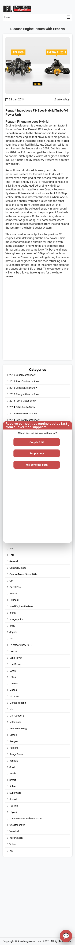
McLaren (14, 696)
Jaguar (13, 632)
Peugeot (13, 741)
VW (11, 850)
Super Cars (15, 792)
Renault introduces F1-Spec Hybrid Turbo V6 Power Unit (36, 112)
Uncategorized (17, 825)
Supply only (36, 453)
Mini (11, 709)
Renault (13, 760)
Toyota (13, 812)
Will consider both (36, 464)
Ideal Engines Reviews (21, 606)
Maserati (14, 683)
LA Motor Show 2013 (20, 645)
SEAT (12, 767)
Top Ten (13, 805)
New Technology (18, 728)
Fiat (11, 548)
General (13, 561)
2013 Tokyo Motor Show (22, 400)
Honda (13, 593)
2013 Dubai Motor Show (22, 375)
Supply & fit (36, 442)
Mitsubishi (15, 722)
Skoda (12, 773)
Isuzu (12, 625)
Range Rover (16, 754)
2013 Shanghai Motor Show (24, 394)
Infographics (16, 619)
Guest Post (15, 587)
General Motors (17, 567)
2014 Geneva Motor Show (23, 413)
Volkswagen (16, 837)
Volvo (12, 844)
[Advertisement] (37, 320)
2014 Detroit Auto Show (22, 407)
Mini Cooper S (16, 715)
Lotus (12, 677)
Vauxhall (14, 831)
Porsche (13, 747)
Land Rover (15, 657)
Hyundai (13, 600)
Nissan (13, 735)
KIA (11, 638)
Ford (11, 555)
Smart (12, 780)
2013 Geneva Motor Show (23, 387)
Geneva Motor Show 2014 (23, 574)
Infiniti (12, 612)
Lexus (12, 670)
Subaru (13, 786)
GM (11, 580)
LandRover (15, 664)
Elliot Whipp (63, 99)
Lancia (13, 651)
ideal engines (17, 9)
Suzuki (13, 799)
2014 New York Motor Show (24, 420)
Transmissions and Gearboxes (25, 818)
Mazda (13, 690)
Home (7, 17)
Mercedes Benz (17, 702)
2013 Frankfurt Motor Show (24, 381)
